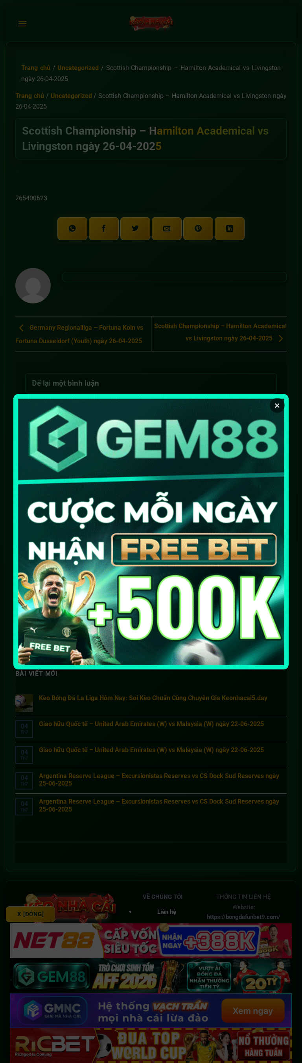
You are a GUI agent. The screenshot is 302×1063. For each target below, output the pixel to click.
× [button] (277, 405)
